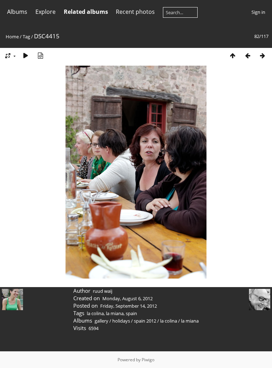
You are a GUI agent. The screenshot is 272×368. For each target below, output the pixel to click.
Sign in (258, 12)
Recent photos (135, 12)
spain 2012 (145, 321)
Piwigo (148, 360)
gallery (101, 321)
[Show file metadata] (40, 55)
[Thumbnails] (232, 55)
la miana (115, 313)
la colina (95, 313)
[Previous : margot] (247, 55)
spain (131, 313)
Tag (26, 36)
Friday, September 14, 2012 (128, 306)
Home (12, 36)
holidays (121, 321)
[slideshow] (25, 55)
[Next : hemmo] (262, 55)
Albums (17, 12)
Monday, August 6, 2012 (127, 298)
